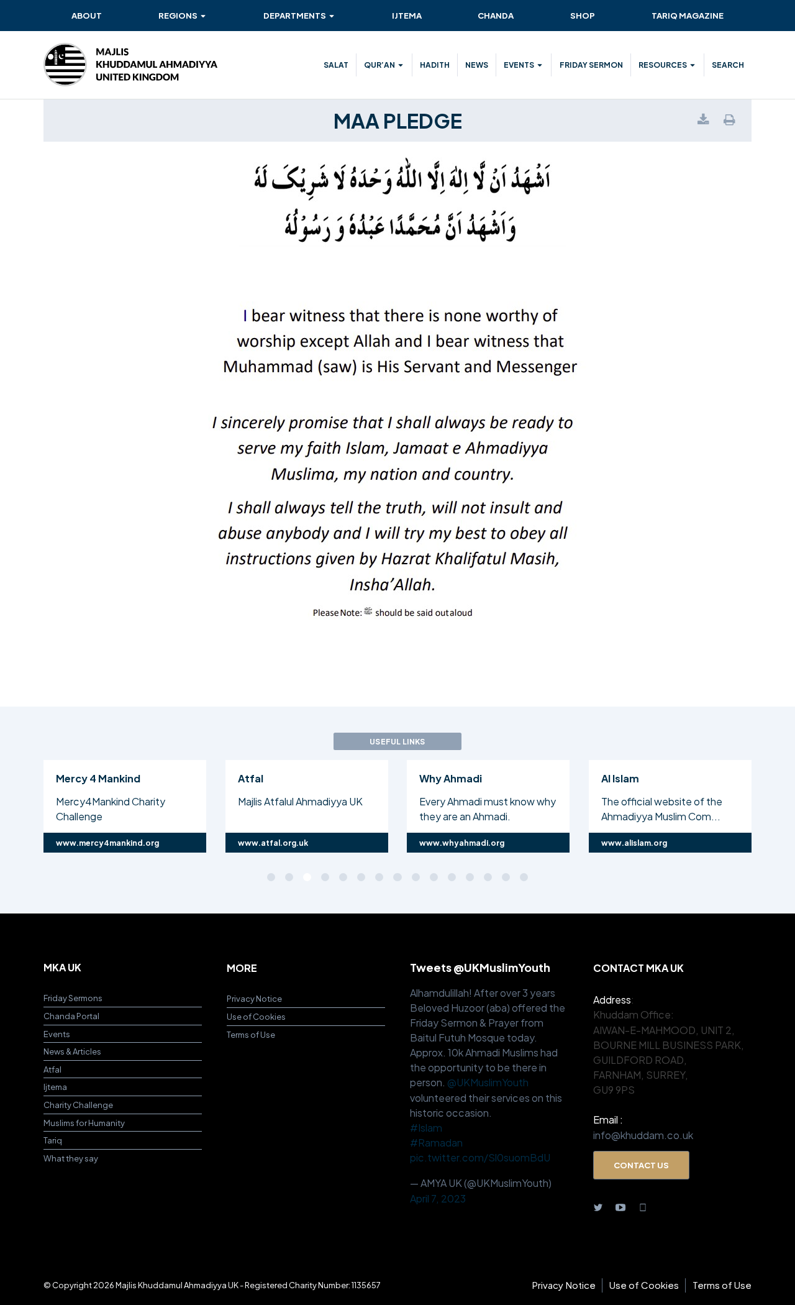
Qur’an (379, 65)
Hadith (435, 65)
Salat (336, 65)
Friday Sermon (591, 65)
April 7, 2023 (438, 1198)
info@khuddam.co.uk (643, 1135)
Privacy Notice (254, 998)
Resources (662, 65)
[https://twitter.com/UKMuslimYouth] (598, 1206)
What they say (70, 1158)
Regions (178, 15)
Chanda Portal (71, 1015)
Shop (582, 15)
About (86, 15)
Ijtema (407, 15)
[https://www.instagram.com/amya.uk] (643, 1206)
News (476, 65)
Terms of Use (251, 1034)
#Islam (426, 1127)
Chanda (496, 15)
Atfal (52, 1069)
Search (728, 65)
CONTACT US (641, 1165)
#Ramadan (436, 1142)
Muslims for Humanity (84, 1122)
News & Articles (72, 1051)
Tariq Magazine (688, 15)
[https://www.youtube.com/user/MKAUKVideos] (620, 1206)
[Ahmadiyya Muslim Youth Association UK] (130, 64)
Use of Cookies (256, 1016)
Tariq (52, 1140)
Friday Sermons (72, 997)
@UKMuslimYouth (488, 1082)
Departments (294, 15)
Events (519, 65)
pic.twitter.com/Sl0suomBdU (480, 1157)
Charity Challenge (78, 1104)
